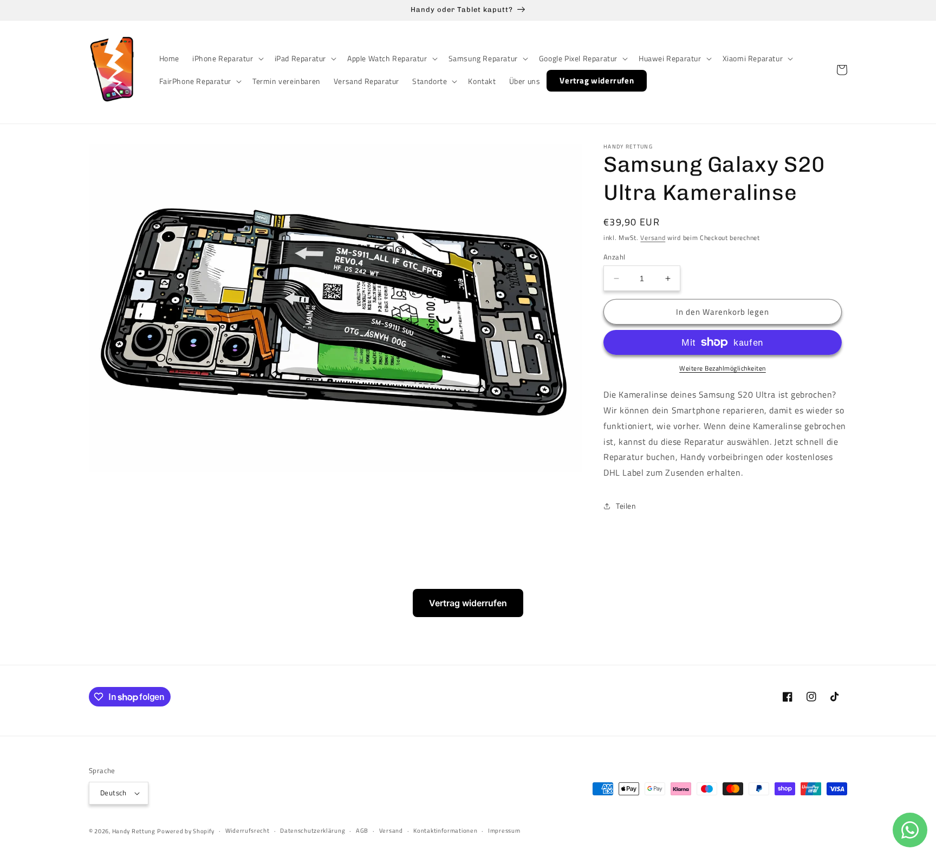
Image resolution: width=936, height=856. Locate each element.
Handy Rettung (133, 831)
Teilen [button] (626, 505)
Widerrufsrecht (247, 830)
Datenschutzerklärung (312, 830)
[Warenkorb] (842, 70)
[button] (227, 58)
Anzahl (614, 257)
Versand (652, 237)
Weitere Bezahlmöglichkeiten (722, 368)
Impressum (504, 830)
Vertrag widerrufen (468, 603)
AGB (362, 830)
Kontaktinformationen (445, 830)
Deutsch (113, 792)
